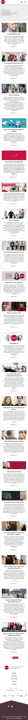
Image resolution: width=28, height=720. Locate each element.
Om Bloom (14, 684)
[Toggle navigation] (25, 2)
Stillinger (14, 673)
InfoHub (14, 681)
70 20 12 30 (21, 690)
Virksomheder (14, 678)
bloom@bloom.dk (11, 690)
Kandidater (14, 676)
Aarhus (16, 688)
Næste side (15, 657)
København (12, 688)
